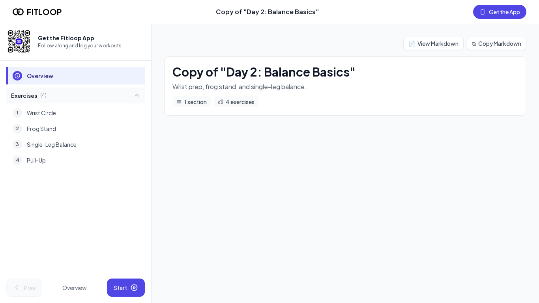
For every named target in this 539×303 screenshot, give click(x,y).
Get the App (504, 11)
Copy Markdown (496, 43)
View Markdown (433, 43)
